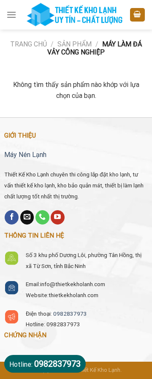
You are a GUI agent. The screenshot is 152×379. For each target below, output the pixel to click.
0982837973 (70, 313)
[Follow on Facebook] (12, 217)
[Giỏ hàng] (137, 15)
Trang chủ (28, 44)
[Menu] (11, 14)
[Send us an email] (27, 217)
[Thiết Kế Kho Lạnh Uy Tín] (74, 15)
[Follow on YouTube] (58, 217)
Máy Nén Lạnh (25, 155)
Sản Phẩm (74, 44)
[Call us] (42, 217)
